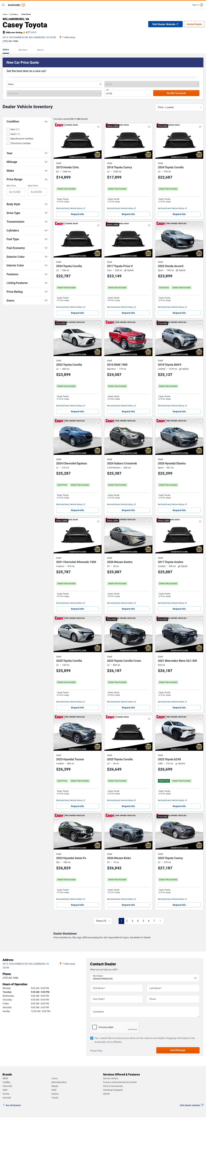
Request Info (77, 214)
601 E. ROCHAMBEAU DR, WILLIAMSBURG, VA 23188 (29, 37)
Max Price (33, 185)
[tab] (6, 50)
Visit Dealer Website (163, 24)
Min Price (11, 185)
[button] (198, 5)
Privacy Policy (96, 1145)
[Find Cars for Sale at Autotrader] (16, 5)
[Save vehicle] (98, 127)
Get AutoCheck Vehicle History (69, 208)
